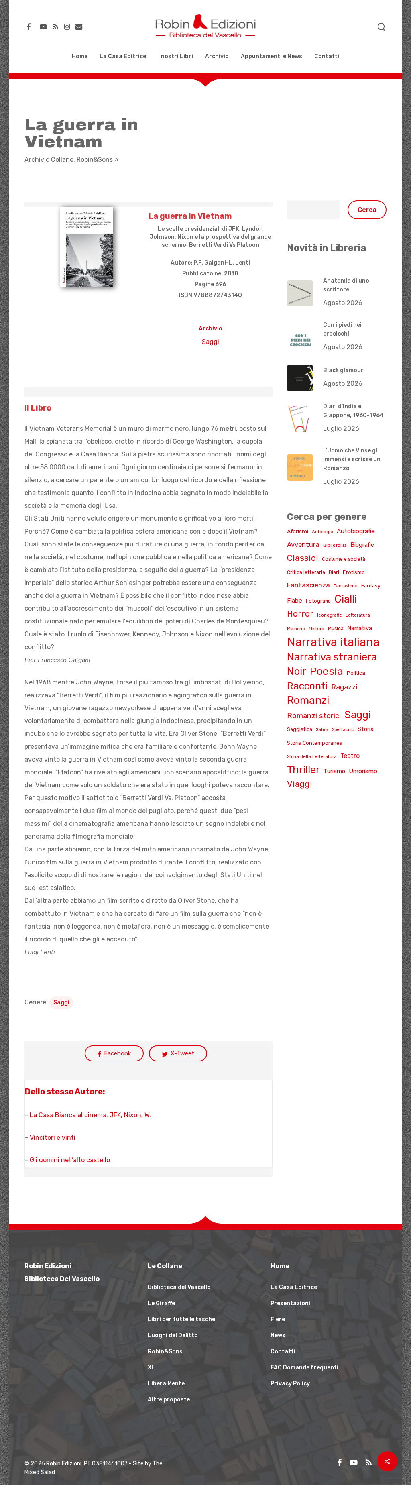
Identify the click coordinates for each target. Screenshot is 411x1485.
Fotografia (318, 601)
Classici (302, 558)
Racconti (307, 686)
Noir (296, 671)
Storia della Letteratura (312, 756)
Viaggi (299, 784)
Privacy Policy (290, 1383)
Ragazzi (344, 686)
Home (280, 1266)
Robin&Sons (165, 1351)
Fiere (278, 1319)
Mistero (316, 628)
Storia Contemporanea (314, 743)
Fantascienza (308, 585)
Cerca (367, 210)
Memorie (296, 628)
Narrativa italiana (333, 642)
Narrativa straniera (332, 657)
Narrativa (359, 628)
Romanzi (308, 700)
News (278, 1335)
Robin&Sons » (97, 159)
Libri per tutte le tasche (181, 1319)
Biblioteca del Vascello (179, 1287)
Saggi (210, 342)
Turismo (334, 771)
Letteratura (358, 615)
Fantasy (370, 586)
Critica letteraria (306, 572)
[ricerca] (382, 27)
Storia (366, 729)
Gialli (345, 599)
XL (151, 1367)
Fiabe (294, 600)
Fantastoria (346, 586)
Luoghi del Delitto (173, 1335)
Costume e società (343, 559)
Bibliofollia (335, 545)
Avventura (303, 544)
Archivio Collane (48, 159)
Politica (356, 673)
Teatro (350, 756)
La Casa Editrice (294, 1287)
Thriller (303, 770)
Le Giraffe (161, 1303)
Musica (336, 628)
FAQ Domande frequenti (304, 1367)
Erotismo (354, 572)
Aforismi (297, 531)
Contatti (283, 1351)
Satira (322, 729)
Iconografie (329, 615)
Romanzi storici (314, 715)
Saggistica (299, 729)
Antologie (322, 531)
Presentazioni (290, 1303)
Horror (300, 614)
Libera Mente (166, 1383)
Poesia (326, 671)
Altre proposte (169, 1399)
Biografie (362, 544)
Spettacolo (343, 729)
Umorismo (363, 771)
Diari (334, 572)
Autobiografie (356, 531)
